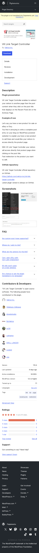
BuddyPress (7, 515)
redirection (32, 397)
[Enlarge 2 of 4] (34, 195)
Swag (24, 497)
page (34, 392)
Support (7, 83)
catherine (10, 336)
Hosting (5, 475)
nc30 (8, 328)
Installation (8, 72)
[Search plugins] (24, 24)
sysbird (9, 350)
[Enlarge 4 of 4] (34, 223)
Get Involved (26, 486)
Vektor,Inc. (9, 48)
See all (34, 439)
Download (7, 53)
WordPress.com (9, 503)
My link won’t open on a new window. (9, 267)
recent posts (24, 397)
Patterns (24, 479)
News (4, 471)
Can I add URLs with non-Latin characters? (10, 259)
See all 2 (34, 388)
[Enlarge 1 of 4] (16, 195)
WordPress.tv (8, 497)
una (7, 357)
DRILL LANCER (12, 343)
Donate (24, 493)
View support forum (9, 454)
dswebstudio (11, 314)
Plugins (23, 475)
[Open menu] (35, 3)
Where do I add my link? (11, 245)
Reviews (7, 67)
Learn (4, 486)
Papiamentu (11, 524)
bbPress (6, 511)
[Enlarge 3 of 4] (16, 219)
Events (23, 489)
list (30, 392)
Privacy (5, 479)
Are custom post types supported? (15, 239)
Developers (6, 493)
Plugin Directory (7, 9)
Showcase (25, 467)
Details (6, 61)
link (27, 392)
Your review (6, 439)
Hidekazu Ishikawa (13, 307)
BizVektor (10, 321)
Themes (24, 471)
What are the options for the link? (15, 252)
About (4, 467)
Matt (5, 507)
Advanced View (8, 403)
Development (9, 78)
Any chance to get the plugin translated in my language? (13, 275)
